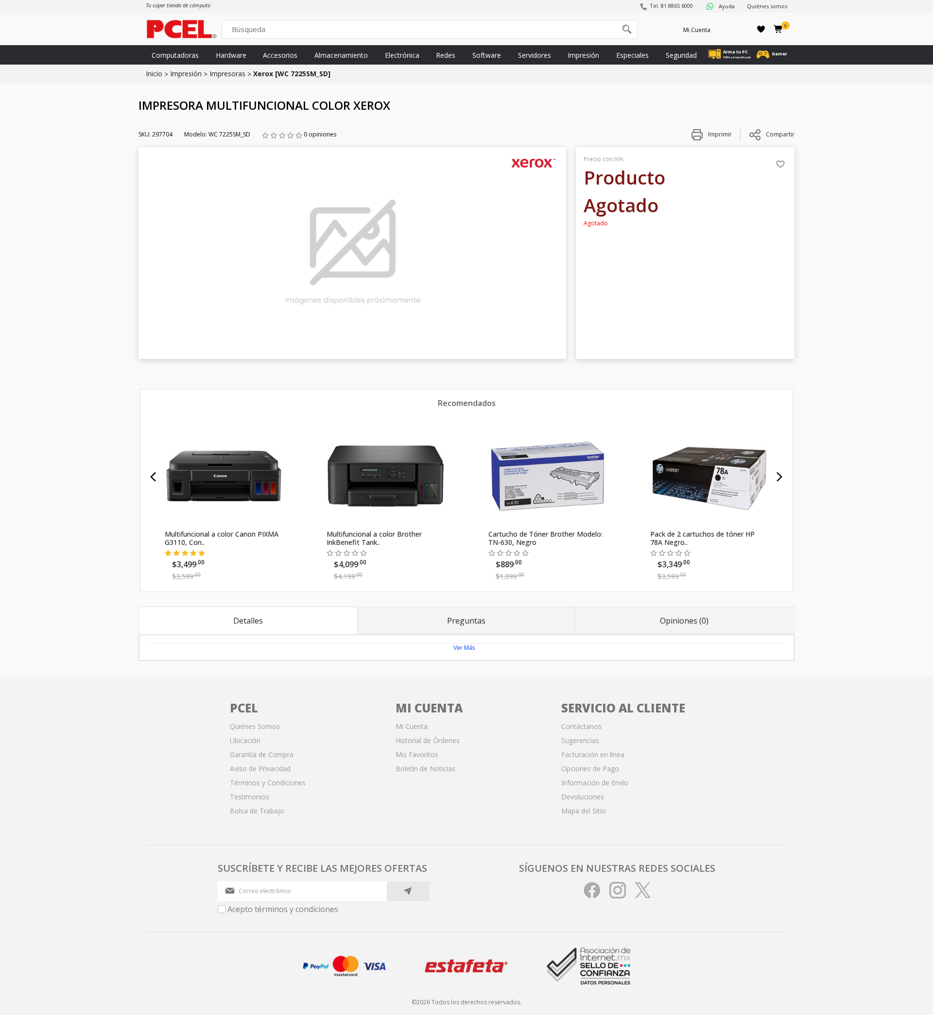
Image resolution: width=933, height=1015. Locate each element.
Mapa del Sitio (583, 810)
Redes (445, 55)
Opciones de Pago (590, 768)
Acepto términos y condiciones (282, 909)
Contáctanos (581, 726)
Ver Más (464, 647)
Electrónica (402, 55)
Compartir (780, 134)
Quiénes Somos (255, 726)
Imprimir (719, 134)
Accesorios (280, 55)
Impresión (583, 55)
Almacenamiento (341, 55)
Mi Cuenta (696, 30)
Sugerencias (580, 740)
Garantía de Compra (262, 754)
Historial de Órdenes (428, 740)
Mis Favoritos (417, 754)
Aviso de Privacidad (260, 768)
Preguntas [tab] (466, 620)
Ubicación (245, 740)
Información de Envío (594, 782)
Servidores (534, 55)
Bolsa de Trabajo (257, 810)
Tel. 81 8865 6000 (671, 5)
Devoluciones (582, 796)
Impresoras (227, 73)
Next (780, 477)
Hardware (231, 55)
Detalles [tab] (248, 620)
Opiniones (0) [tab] (684, 620)
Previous (153, 477)
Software (486, 55)
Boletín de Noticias (425, 768)
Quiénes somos (767, 6)
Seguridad (681, 55)
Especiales (632, 55)
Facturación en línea (592, 754)
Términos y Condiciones (268, 782)
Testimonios (249, 796)
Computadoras (175, 55)
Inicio (154, 73)
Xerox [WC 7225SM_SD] (291, 73)
